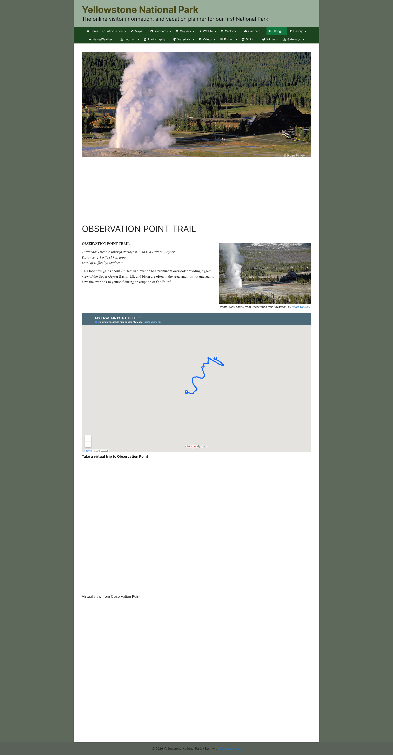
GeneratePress (230, 748)
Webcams (161, 31)
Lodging (130, 39)
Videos (207, 39)
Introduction (114, 31)
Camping (254, 31)
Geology (230, 31)
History (298, 31)
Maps (138, 31)
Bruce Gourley (301, 306)
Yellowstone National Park (140, 9)
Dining (250, 39)
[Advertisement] (196, 193)
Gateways (294, 39)
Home (94, 31)
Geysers (185, 31)
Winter (271, 39)
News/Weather (102, 39)
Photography (156, 39)
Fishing (229, 39)
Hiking (277, 31)
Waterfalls (184, 39)
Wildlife (208, 31)
